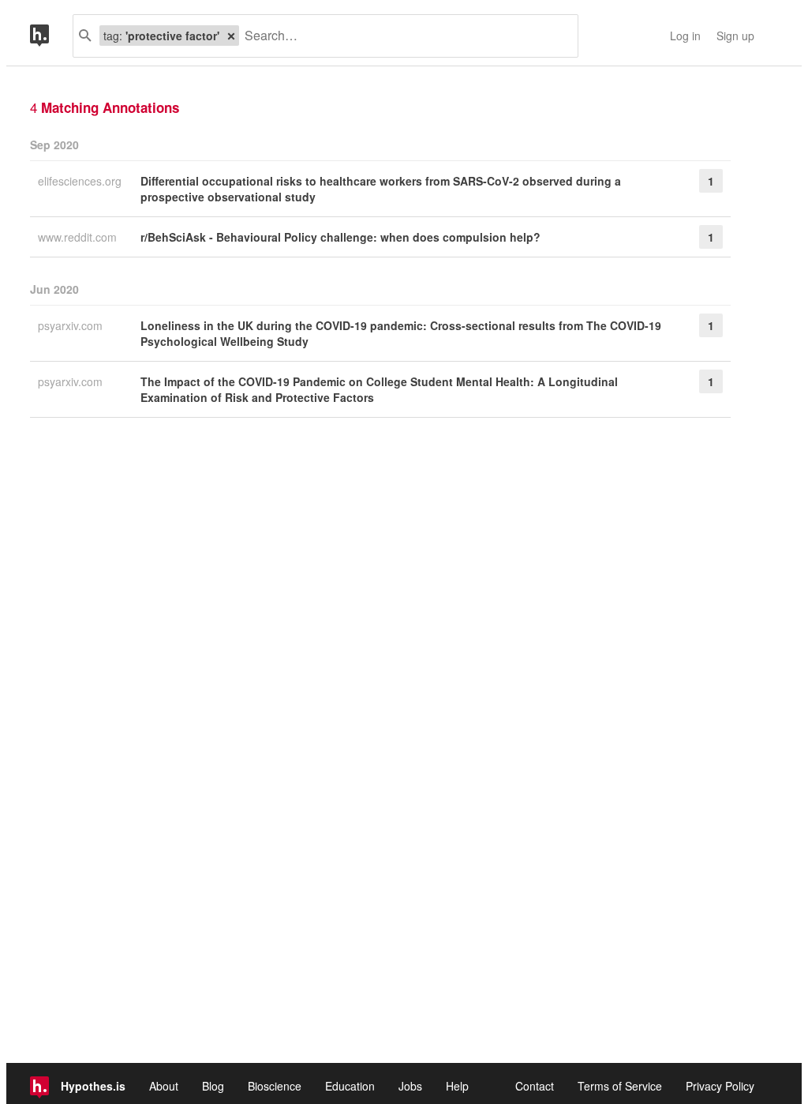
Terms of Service (620, 1086)
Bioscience (274, 1086)
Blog (213, 1086)
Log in (685, 35)
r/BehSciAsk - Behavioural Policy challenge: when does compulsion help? (340, 237)
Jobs (410, 1086)
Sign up (735, 35)
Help (457, 1086)
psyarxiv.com (72, 325)
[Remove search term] (231, 35)
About (163, 1086)
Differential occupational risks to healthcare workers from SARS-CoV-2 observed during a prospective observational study (380, 189)
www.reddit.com (79, 237)
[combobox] (402, 35)
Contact (534, 1086)
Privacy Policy (720, 1086)
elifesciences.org (81, 181)
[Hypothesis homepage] (51, 36)
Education (350, 1086)
